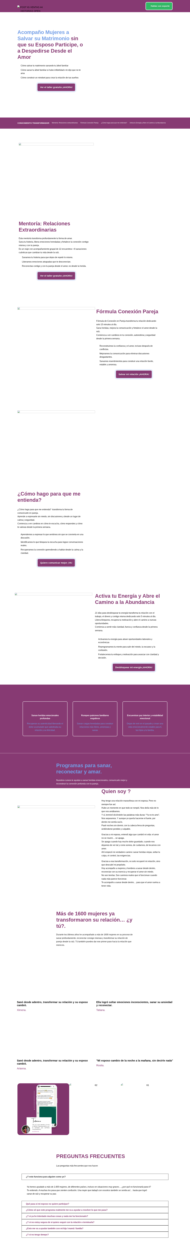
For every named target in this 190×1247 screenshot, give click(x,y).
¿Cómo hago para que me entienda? (114, 123)
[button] (20, 1109)
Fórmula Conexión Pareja (89, 123)
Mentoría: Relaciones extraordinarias (65, 123)
